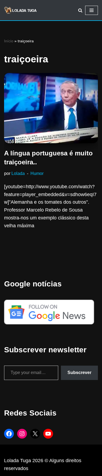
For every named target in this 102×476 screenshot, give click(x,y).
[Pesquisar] (80, 10)
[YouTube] (48, 434)
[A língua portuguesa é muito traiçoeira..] (51, 108)
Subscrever (79, 372)
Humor (37, 173)
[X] (35, 434)
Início (8, 41)
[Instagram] (22, 434)
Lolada (18, 173)
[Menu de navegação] (91, 10)
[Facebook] (9, 434)
